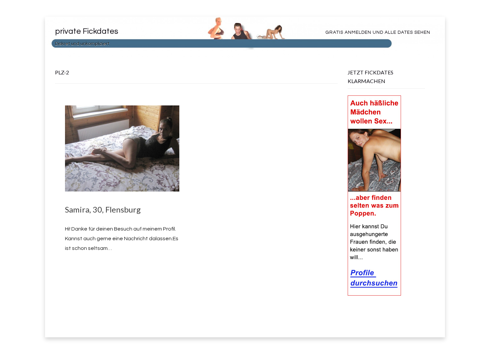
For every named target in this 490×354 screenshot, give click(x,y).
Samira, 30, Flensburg (103, 209)
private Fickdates (86, 31)
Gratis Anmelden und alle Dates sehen (377, 32)
